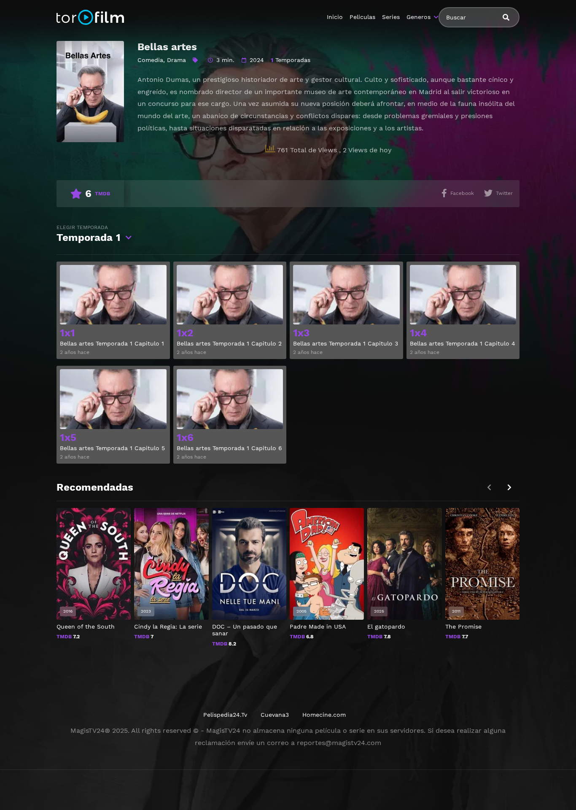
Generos (418, 17)
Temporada (89, 233)
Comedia (150, 60)
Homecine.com (324, 714)
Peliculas (362, 17)
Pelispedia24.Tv (225, 714)
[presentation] (509, 487)
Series (391, 17)
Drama (176, 60)
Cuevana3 (275, 714)
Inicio (335, 17)
